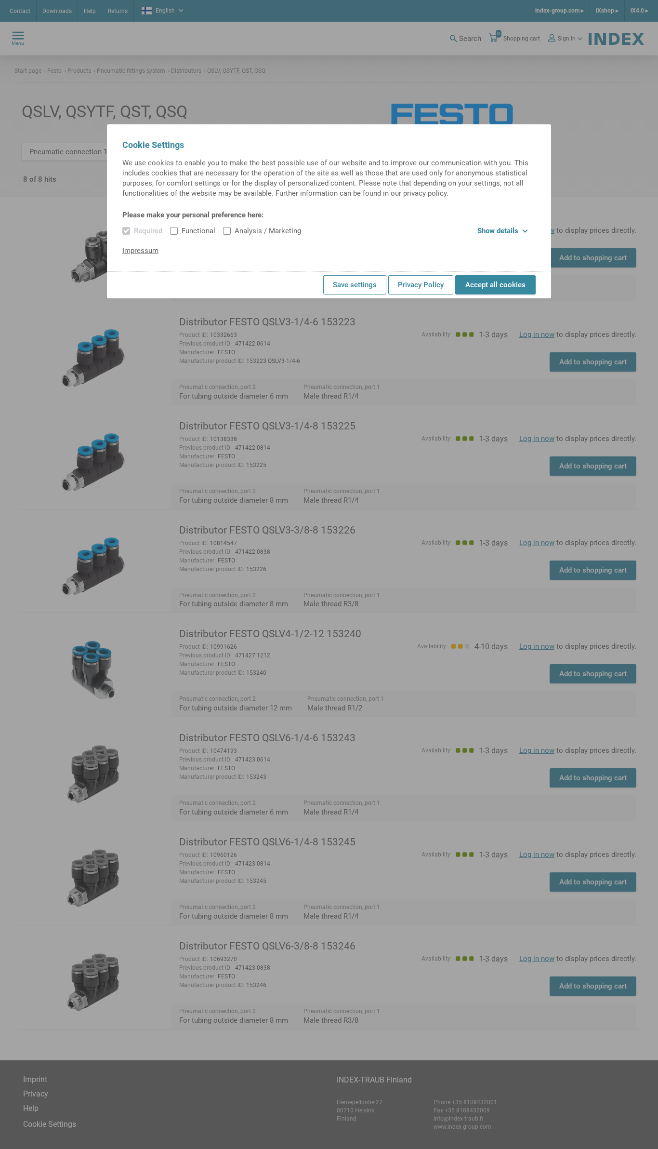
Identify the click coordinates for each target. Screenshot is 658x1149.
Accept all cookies (495, 285)
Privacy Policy (421, 285)
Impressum (140, 250)
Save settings (355, 285)
